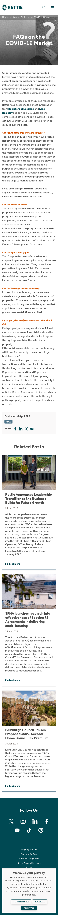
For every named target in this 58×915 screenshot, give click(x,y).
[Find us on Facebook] (46, 821)
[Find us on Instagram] (23, 821)
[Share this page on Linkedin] (20, 428)
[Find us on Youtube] (17, 830)
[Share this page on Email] (31, 428)
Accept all (29, 908)
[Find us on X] (11, 821)
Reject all (40, 902)
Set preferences (21, 902)
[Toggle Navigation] (52, 7)
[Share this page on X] (26, 428)
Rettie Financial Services (29, 863)
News (8, 422)
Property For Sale (29, 849)
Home (5, 17)
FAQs (29, 867)
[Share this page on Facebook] (15, 428)
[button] (44, 7)
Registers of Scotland (21, 108)
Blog (14, 17)
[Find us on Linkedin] (34, 821)
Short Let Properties (29, 858)
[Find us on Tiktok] (29, 830)
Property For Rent (29, 854)
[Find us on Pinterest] (40, 830)
